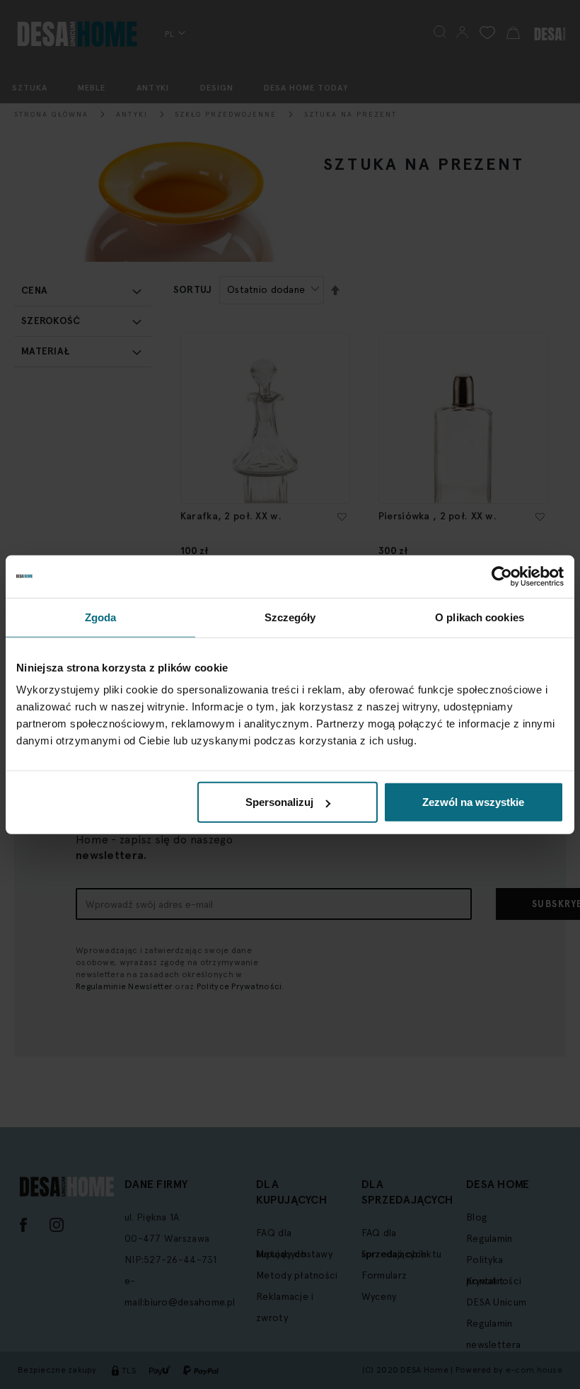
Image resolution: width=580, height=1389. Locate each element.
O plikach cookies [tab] (479, 617)
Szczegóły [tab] (290, 617)
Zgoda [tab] (101, 617)
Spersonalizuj (279, 802)
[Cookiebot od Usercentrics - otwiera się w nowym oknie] (502, 576)
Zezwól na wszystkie (473, 802)
